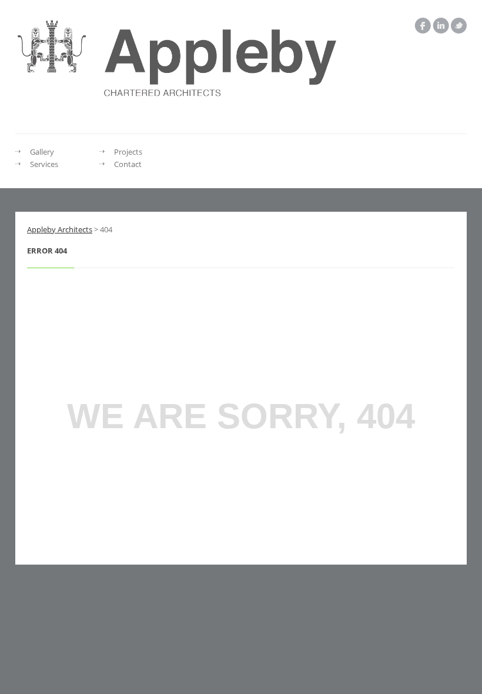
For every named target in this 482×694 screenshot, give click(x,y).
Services (44, 164)
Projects (128, 151)
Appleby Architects (59, 229)
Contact (128, 164)
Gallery (42, 151)
